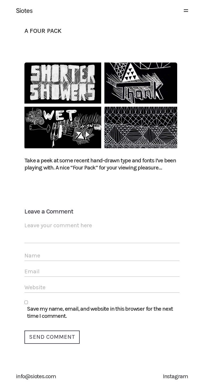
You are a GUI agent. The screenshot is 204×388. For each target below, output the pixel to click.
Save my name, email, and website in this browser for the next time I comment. (100, 312)
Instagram (175, 376)
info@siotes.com (36, 376)
